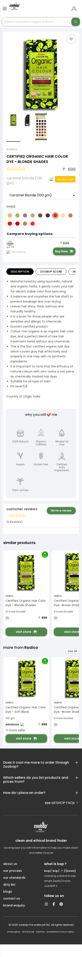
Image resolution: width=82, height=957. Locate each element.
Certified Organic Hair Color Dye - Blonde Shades (25, 603)
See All (72, 651)
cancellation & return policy (60, 932)
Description (20, 272)
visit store (24, 632)
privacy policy (13, 932)
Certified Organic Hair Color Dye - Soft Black (25, 709)
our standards (14, 878)
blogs (7, 891)
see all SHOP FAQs (60, 802)
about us (10, 864)
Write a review (61, 511)
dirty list (9, 884)
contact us (11, 898)
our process (12, 871)
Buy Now (61, 251)
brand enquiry (14, 905)
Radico (12, 149)
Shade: (11, 207)
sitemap (40, 932)
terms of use (28, 932)
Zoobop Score (51, 272)
